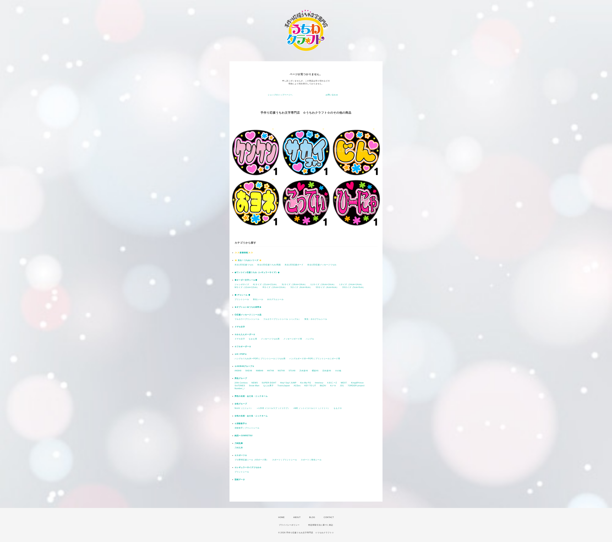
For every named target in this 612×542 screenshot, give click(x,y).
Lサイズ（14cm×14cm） (351, 284)
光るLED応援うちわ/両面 (269, 265)
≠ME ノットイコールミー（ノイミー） (312, 408)
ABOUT (297, 517)
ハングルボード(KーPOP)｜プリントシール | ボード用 (314, 358)
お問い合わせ (332, 95)
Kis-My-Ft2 (305, 383)
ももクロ (338, 408)
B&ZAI (323, 386)
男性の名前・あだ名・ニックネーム (251, 396)
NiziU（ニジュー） (244, 408)
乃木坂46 (303, 371)
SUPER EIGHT (269, 383)
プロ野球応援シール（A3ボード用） (251, 460)
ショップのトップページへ (280, 95)
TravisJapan (283, 386)
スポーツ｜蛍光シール (311, 460)
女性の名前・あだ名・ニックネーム (251, 416)
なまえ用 (253, 339)
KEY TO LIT (310, 386)
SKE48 (248, 371)
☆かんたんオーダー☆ (245, 334)
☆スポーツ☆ (241, 455)
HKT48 (270, 371)
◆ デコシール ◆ (242, 295)
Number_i (239, 388)
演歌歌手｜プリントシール (247, 428)
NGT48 (281, 371)
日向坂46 (326, 371)
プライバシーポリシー (289, 525)
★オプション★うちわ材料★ (248, 307)
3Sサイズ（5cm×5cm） (353, 287)
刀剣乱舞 (239, 443)
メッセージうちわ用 (270, 339)
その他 (338, 371)
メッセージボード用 (292, 339)
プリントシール (242, 299)
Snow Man (254, 386)
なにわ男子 (268, 386)
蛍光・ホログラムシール (315, 319)
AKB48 (238, 371)
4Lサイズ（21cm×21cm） (265, 284)
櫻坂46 (315, 371)
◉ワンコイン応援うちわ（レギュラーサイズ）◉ (257, 272)
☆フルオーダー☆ (243, 346)
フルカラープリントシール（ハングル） (282, 319)
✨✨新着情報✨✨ (244, 253)
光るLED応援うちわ (244, 265)
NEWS (254, 383)
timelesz (319, 383)
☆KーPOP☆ (241, 354)
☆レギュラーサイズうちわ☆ (248, 467)
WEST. (344, 383)
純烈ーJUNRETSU (244, 435)
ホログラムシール (275, 299)
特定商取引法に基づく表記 (320, 525)
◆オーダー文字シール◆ (246, 280)
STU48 (292, 371)
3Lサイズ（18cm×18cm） (294, 284)
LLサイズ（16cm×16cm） (323, 284)
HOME (281, 517)
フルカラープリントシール (247, 319)
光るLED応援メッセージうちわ (321, 265)
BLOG (312, 517)
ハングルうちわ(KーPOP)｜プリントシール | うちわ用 (260, 358)
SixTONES (240, 386)
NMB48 (259, 371)
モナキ (333, 386)
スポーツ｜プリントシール (284, 460)
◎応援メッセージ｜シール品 (248, 315)
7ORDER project (356, 386)
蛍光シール (258, 299)
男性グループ (241, 378)
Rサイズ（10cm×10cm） (275, 287)
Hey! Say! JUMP (288, 383)
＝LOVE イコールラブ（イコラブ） (273, 408)
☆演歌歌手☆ (241, 423)
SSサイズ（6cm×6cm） (327, 287)
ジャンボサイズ (242, 284)
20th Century (241, 383)
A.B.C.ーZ (332, 383)
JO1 (342, 386)
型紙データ (240, 479)
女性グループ (241, 404)
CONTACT (329, 517)
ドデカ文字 (240, 327)
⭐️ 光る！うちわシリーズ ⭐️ (248, 260)
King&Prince (357, 383)
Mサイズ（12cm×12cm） (247, 287)
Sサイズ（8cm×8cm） (301, 287)
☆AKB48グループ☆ (244, 366)
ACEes (297, 386)
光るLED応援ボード (294, 265)
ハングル (310, 339)
